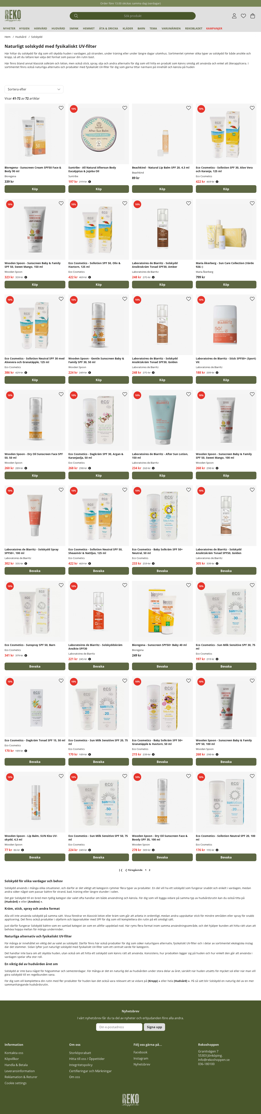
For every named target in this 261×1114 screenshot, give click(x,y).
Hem (8, 37)
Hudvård (58, 28)
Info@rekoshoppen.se (214, 1060)
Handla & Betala (16, 1065)
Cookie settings (16, 1083)
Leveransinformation (20, 1071)
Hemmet (89, 28)
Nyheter (9, 28)
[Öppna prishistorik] (89, 181)
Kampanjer (214, 28)
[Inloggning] (234, 16)
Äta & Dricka (108, 28)
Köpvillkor (12, 1059)
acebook (141, 1052)
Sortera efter (17, 89)
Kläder (128, 28)
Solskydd (36, 37)
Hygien (24, 28)
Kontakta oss (14, 1053)
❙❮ (120, 870)
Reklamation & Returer (21, 1077)
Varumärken (171, 28)
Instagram (141, 1058)
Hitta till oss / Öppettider (87, 1059)
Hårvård (40, 28)
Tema (153, 28)
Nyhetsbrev (142, 1064)
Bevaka (35, 571)
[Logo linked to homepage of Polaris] (13, 16)
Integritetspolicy (80, 1065)
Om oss (74, 1077)
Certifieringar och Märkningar (90, 1071)
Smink (74, 28)
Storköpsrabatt (80, 1053)
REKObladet (193, 28)
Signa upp (154, 1027)
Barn (141, 28)
